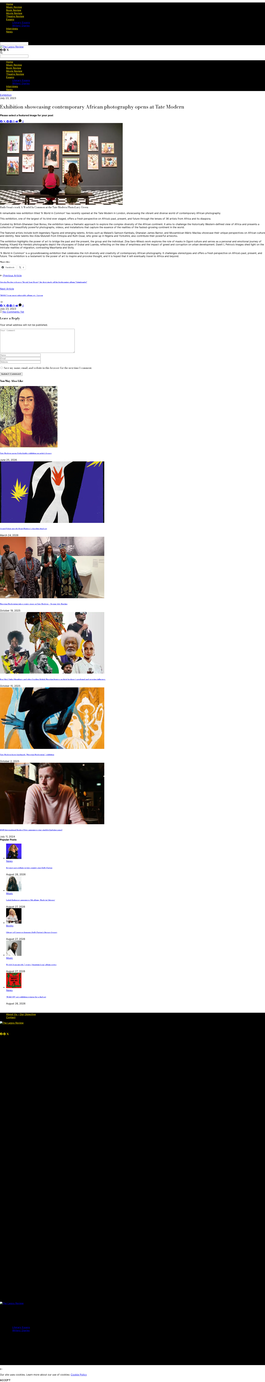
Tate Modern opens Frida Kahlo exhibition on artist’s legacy (26, 453)
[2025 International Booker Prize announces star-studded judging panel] (52, 823)
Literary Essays (21, 22)
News (9, 31)
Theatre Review (15, 16)
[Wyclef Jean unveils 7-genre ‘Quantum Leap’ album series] (13, 954)
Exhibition (6, 95)
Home (9, 4)
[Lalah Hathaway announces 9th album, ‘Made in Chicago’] (13, 890)
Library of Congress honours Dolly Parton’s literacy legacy (31, 932)
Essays (10, 19)
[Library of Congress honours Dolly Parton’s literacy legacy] (13, 922)
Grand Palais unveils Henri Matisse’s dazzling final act (23, 528)
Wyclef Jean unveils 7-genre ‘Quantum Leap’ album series (31, 964)
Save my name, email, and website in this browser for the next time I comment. (48, 368)
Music (9, 893)
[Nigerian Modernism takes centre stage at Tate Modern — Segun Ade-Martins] (52, 597)
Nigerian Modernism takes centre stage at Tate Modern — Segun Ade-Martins (33, 604)
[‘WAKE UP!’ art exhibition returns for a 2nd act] (13, 987)
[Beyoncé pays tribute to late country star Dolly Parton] (13, 858)
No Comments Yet (13, 311)
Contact (10, 1017)
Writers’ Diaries (21, 25)
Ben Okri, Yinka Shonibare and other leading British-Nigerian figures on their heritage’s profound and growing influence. (53, 679)
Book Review (13, 10)
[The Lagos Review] (12, 46)
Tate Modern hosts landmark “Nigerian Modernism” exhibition (27, 754)
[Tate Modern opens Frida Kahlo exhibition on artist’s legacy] (29, 446)
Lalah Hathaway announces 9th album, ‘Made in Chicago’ (30, 900)
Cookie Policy (79, 1374)
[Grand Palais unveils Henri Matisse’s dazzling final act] (52, 521)
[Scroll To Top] (1, 1369)
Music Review (14, 7)
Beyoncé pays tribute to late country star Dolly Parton (29, 867)
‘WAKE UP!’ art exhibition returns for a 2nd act (26, 997)
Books (9, 925)
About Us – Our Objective (21, 1014)
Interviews (12, 28)
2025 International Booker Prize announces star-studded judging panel (31, 830)
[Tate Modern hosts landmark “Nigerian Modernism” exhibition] (52, 747)
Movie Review (14, 13)
